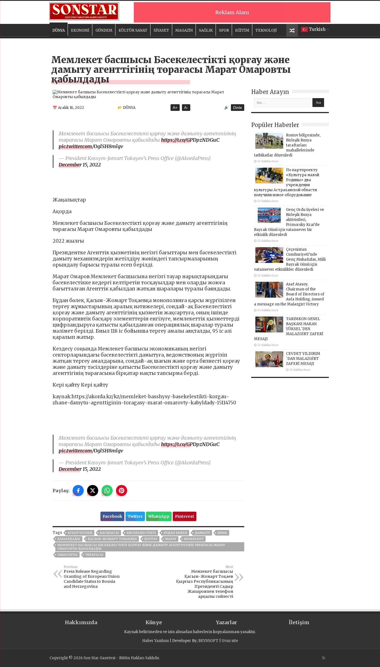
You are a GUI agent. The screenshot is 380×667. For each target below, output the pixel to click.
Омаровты (67, 555)
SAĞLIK (206, 30)
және (222, 533)
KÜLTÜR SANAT (133, 30)
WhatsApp (158, 516)
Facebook (112, 516)
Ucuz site (230, 640)
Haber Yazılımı (155, 640)
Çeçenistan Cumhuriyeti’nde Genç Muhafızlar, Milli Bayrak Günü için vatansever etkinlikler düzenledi (290, 259)
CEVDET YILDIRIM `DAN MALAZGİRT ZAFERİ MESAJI (303, 358)
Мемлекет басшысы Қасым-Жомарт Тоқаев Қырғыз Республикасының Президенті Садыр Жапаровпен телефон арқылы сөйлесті (204, 582)
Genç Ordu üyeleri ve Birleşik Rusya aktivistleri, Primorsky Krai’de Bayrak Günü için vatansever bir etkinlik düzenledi (289, 222)
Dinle (237, 107)
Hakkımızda (81, 622)
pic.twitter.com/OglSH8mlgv (91, 146)
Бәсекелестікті (141, 533)
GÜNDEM (103, 30)
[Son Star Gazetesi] (84, 10)
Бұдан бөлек (175, 533)
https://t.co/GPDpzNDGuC (190, 140)
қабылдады (68, 539)
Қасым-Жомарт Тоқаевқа (112, 539)
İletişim (299, 622)
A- (186, 107)
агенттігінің (80, 533)
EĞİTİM (242, 30)
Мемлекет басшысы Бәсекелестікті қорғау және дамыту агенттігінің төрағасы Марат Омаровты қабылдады (141, 547)
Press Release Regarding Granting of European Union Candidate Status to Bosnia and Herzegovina (92, 577)
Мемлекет (194, 539)
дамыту (202, 533)
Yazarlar (226, 622)
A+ (175, 107)
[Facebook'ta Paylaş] (78, 490)
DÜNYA (58, 30)
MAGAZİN (184, 30)
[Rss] (324, 657)
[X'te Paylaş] (92, 490)
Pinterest (184, 516)
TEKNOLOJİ (266, 30)
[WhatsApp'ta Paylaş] (107, 490)
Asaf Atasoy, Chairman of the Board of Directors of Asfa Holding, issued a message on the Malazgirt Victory (289, 294)
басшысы (109, 533)
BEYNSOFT (208, 640)
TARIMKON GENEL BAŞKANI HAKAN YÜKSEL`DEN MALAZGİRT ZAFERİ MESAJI (288, 329)
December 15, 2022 (80, 164)
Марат (170, 539)
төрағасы (94, 555)
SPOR (224, 30)
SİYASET (161, 30)
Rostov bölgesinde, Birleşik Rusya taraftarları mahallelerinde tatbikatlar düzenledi (287, 145)
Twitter (135, 516)
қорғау (150, 539)
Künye (153, 622)
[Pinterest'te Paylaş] (121, 490)
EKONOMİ (80, 30)
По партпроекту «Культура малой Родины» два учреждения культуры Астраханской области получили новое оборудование (286, 182)
